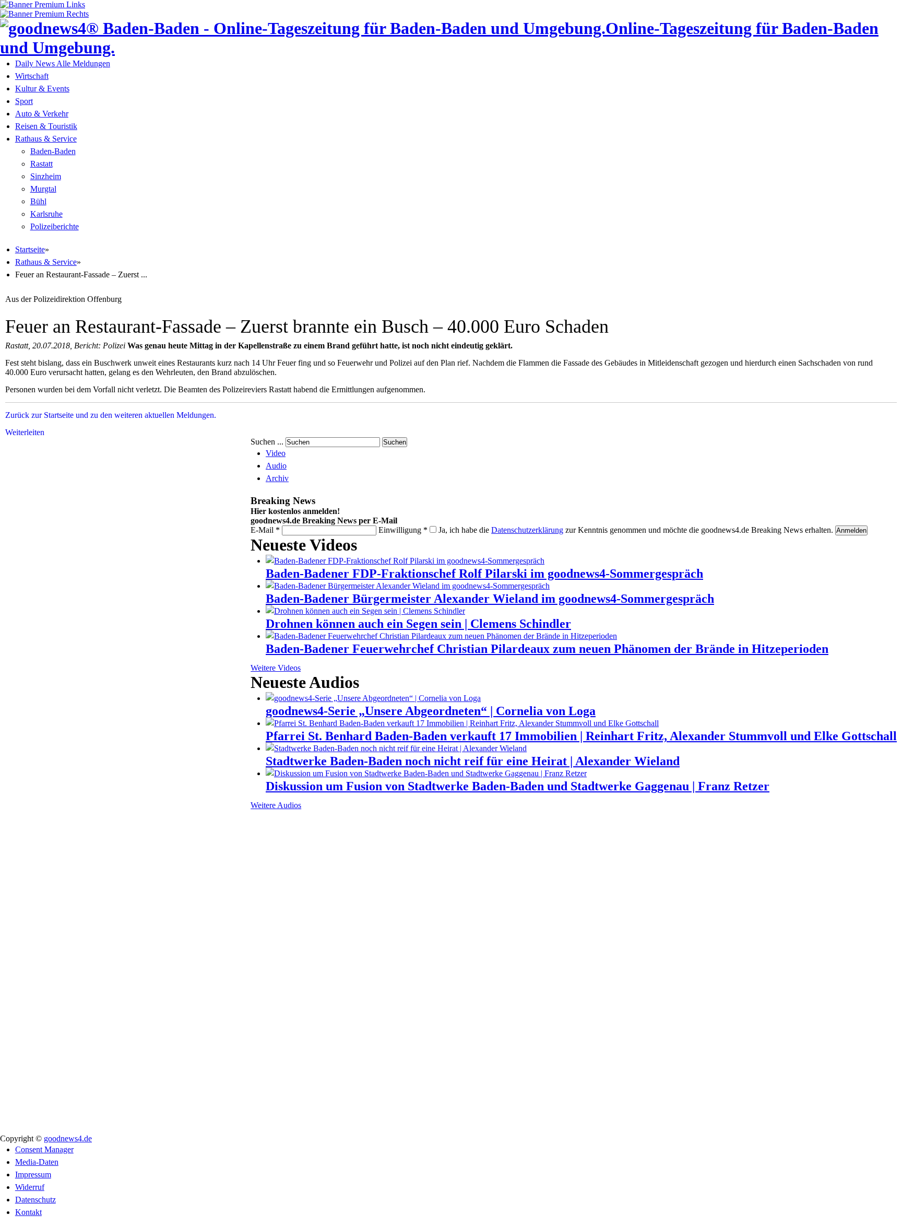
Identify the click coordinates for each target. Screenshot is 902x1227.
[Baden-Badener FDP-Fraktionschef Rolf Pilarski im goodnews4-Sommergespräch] (405, 560)
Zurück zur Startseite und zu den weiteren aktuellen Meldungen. (110, 415)
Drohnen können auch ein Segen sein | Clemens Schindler (418, 623)
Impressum (33, 1174)
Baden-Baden (53, 151)
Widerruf (29, 1187)
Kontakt (28, 1212)
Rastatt (41, 163)
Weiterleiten (24, 432)
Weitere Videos (276, 667)
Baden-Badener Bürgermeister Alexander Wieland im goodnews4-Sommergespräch (490, 598)
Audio (276, 465)
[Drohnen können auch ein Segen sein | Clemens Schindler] (365, 610)
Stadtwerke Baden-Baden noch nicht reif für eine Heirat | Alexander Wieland (473, 761)
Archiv (277, 478)
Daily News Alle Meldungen (62, 63)
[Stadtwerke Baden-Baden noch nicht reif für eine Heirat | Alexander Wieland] (396, 748)
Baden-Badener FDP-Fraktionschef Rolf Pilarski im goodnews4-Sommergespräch (484, 573)
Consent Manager (44, 1149)
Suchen (394, 442)
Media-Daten (36, 1162)
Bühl (38, 201)
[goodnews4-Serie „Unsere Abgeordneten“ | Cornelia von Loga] (373, 698)
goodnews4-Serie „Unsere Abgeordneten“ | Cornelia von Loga (431, 711)
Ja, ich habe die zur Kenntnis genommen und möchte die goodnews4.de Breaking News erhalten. (635, 529)
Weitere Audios (276, 805)
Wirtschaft (32, 76)
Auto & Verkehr (41, 113)
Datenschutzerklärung (527, 529)
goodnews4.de (68, 1138)
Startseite (30, 249)
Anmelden (851, 530)
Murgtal (43, 188)
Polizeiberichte (54, 226)
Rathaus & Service (46, 138)
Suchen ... (267, 441)
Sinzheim (45, 176)
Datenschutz (35, 1199)
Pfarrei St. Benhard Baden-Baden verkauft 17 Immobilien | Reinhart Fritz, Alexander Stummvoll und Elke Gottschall (581, 736)
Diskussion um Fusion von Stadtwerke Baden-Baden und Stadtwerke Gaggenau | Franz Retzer (517, 786)
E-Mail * (265, 529)
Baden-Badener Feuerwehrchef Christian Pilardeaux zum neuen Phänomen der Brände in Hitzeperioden (547, 649)
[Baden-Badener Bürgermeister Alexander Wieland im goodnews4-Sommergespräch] (408, 585)
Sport (24, 101)
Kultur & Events (42, 88)
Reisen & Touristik (46, 126)
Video (276, 453)
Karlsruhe (46, 213)
